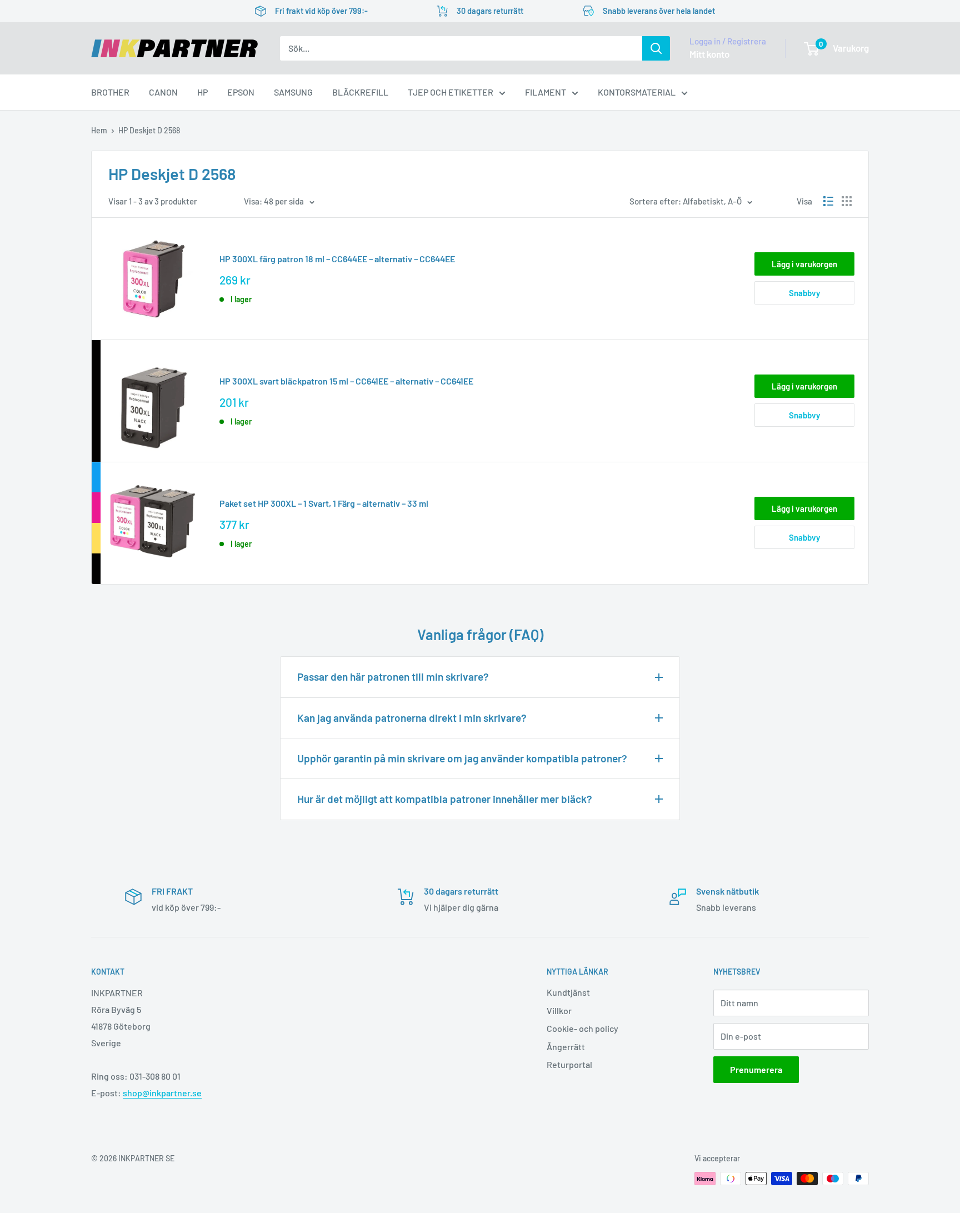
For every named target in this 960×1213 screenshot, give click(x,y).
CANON (163, 92)
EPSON (240, 92)
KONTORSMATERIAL (637, 92)
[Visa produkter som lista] (828, 201)
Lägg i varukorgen (804, 264)
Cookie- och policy (582, 1028)
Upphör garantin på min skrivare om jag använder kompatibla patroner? (462, 758)
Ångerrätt (566, 1046)
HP (202, 92)
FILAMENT (545, 92)
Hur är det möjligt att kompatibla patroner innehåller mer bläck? (444, 798)
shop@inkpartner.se (162, 1092)
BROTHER (110, 92)
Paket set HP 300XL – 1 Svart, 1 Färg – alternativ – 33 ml (323, 503)
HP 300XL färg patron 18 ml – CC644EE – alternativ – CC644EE (337, 258)
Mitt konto (709, 53)
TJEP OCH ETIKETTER (450, 92)
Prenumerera (756, 1069)
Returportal (569, 1064)
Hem (99, 130)
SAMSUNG (293, 92)
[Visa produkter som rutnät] (847, 201)
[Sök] (656, 48)
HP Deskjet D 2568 (149, 130)
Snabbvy (804, 293)
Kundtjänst (568, 992)
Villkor (559, 1010)
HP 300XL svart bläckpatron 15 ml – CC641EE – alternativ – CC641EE (346, 381)
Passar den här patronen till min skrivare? (393, 676)
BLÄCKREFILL (360, 92)
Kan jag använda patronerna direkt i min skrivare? (412, 717)
